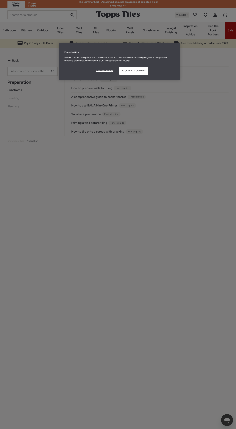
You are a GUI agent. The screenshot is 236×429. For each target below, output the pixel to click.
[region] (119, 61)
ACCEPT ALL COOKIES (133, 70)
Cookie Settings (104, 70)
